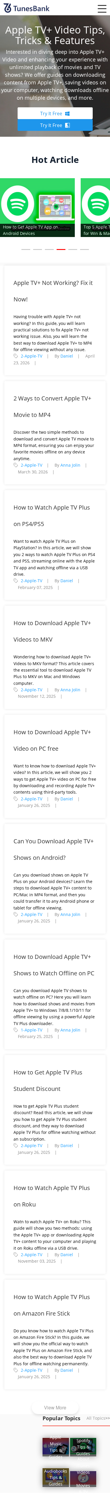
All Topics (98, 1418)
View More (55, 1407)
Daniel (66, 356)
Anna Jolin (70, 465)
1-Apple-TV (31, 1030)
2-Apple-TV (31, 356)
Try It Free (51, 113)
